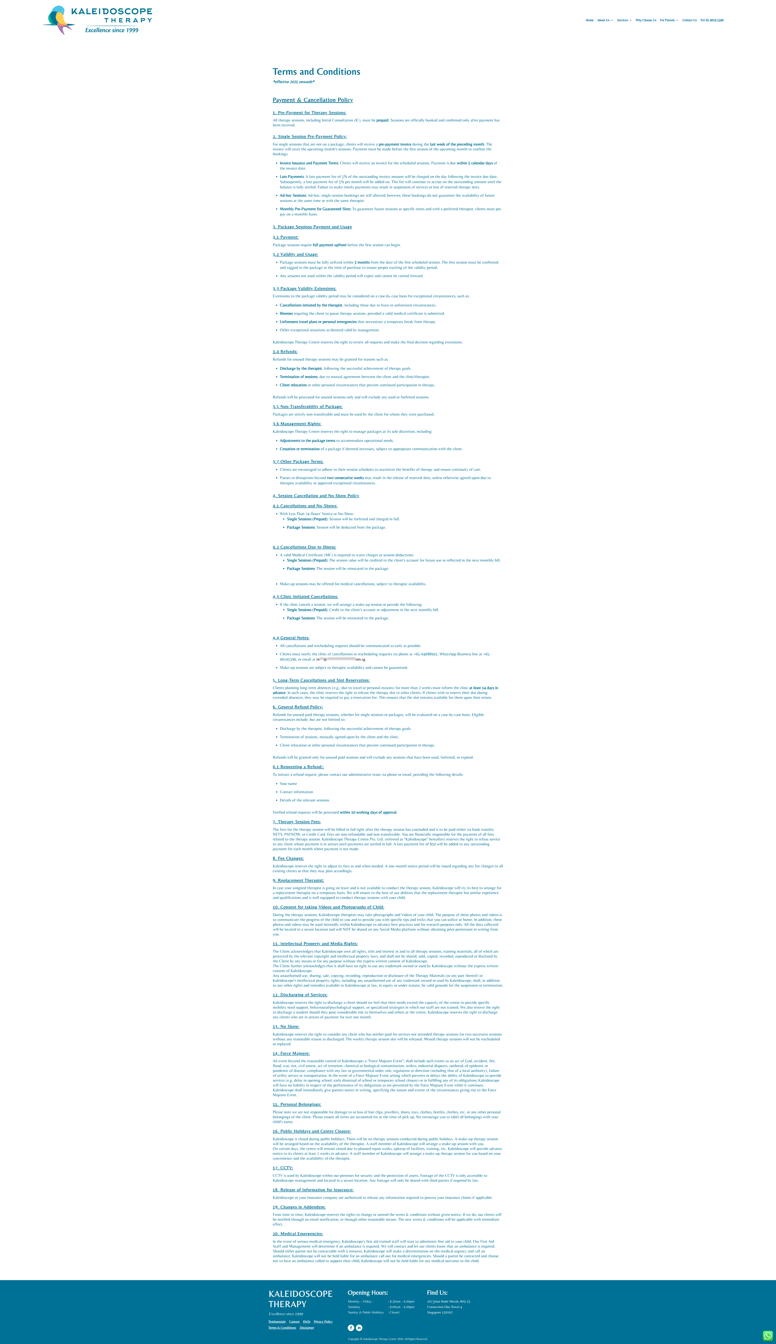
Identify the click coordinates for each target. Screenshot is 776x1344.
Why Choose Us (646, 20)
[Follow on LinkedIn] (359, 1328)
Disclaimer (307, 1328)
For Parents (667, 20)
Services (622, 20)
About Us (603, 20)
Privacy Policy (323, 1322)
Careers (294, 1322)
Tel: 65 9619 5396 (712, 20)
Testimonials (277, 1322)
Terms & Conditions (282, 1328)
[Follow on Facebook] (351, 1328)
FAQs (306, 1322)
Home (590, 20)
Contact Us (689, 20)
